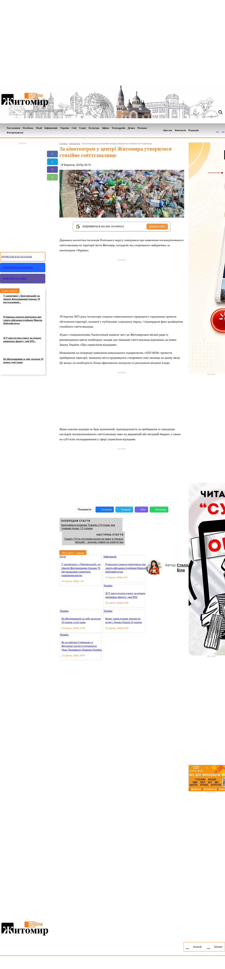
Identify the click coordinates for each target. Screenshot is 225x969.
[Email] (52, 185)
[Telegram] (223, 130)
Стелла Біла (183, 567)
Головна (63, 143)
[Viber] (52, 169)
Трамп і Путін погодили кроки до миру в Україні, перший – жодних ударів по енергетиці (93, 540)
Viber (143, 509)
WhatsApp (160, 509)
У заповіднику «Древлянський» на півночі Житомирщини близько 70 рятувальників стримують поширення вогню (80, 570)
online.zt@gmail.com (181, 963)
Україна (108, 585)
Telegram (126, 509)
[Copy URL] (52, 192)
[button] (220, 112)
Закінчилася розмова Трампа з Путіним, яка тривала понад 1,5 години (88, 527)
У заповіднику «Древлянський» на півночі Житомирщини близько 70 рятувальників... (21, 299)
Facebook (106, 509)
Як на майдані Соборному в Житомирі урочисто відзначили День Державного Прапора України (81, 646)
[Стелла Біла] (155, 567)
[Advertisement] (22, 195)
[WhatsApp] (52, 177)
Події (63, 556)
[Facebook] (217, 130)
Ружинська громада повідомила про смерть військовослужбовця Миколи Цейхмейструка (22, 320)
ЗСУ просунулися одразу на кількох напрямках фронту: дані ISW (125, 595)
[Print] (52, 200)
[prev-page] (147, 557)
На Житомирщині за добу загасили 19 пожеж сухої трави (23, 361)
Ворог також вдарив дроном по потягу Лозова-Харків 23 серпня (123, 620)
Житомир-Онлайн (27, 963)
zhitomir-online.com (140, 963)
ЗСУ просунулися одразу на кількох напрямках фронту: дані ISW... (22, 340)
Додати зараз (157, 226)
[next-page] (150, 557)
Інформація (74, 143)
